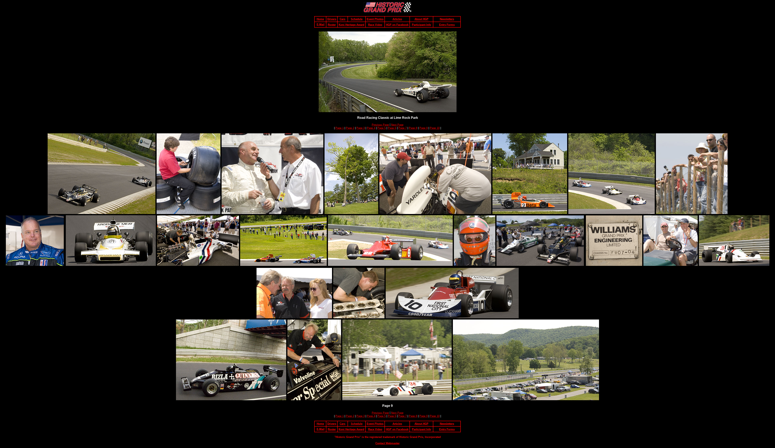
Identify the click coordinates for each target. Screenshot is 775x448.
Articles (397, 19)
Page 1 (339, 127)
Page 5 (381, 127)
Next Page (397, 124)
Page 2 (350, 127)
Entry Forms (447, 24)
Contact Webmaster (387, 443)
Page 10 (435, 127)
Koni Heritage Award (351, 24)
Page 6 (392, 127)
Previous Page (380, 124)
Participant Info (421, 24)
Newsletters (447, 19)
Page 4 (371, 127)
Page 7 (402, 127)
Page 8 (413, 127)
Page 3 (360, 127)
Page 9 (423, 127)
